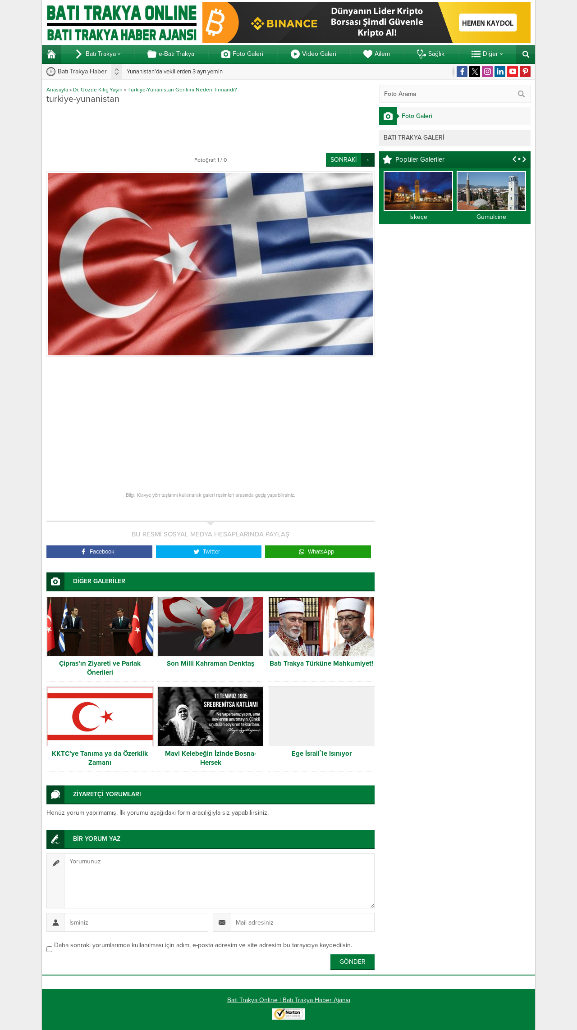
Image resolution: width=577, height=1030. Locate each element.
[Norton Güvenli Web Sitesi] (288, 1015)
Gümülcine (491, 217)
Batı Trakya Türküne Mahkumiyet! (321, 663)
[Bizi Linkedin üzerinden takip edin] (500, 71)
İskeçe (418, 217)
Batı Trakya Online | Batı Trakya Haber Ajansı (288, 1000)
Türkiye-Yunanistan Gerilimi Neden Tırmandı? (182, 89)
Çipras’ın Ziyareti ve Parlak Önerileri (100, 667)
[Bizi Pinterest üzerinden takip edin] (525, 71)
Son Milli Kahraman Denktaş (210, 663)
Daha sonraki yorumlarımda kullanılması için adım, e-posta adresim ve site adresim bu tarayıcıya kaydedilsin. (203, 945)
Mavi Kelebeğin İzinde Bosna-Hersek (210, 758)
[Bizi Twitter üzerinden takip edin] (474, 71)
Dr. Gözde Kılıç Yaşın (98, 89)
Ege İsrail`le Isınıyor (322, 753)
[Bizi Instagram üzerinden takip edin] (487, 71)
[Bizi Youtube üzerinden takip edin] (512, 71)
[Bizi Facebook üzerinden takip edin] (462, 71)
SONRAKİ (343, 159)
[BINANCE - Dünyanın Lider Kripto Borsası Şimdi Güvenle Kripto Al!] (366, 39)
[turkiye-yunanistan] (210, 264)
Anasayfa (57, 89)
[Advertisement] (210, 128)
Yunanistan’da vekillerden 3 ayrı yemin (175, 71)
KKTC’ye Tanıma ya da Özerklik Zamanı (100, 758)
